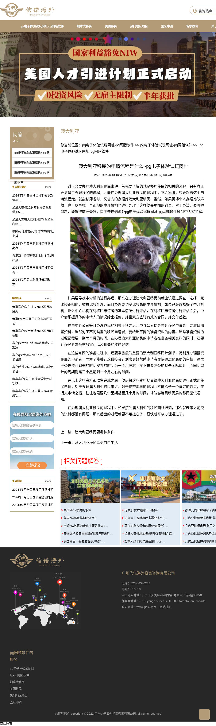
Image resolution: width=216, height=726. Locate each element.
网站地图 (165, 607)
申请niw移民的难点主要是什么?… (86, 525)
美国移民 (111, 26)
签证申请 (167, 26)
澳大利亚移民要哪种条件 (94, 432)
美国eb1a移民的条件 (77, 510)
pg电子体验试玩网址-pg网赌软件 (42, 26)
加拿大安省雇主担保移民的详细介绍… (149, 533)
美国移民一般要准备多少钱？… (84, 541)
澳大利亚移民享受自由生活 (96, 443)
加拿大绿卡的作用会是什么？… (145, 541)
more (48, 187)
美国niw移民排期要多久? (80, 518)
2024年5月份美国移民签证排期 (32, 489)
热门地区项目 (139, 26)
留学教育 (192, 26)
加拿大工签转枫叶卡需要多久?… (145, 518)
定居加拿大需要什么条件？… (143, 510)
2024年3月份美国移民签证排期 (32, 504)
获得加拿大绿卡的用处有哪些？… (146, 525)
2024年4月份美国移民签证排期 (32, 497)
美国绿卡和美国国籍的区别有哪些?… (88, 533)
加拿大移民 (84, 26)
